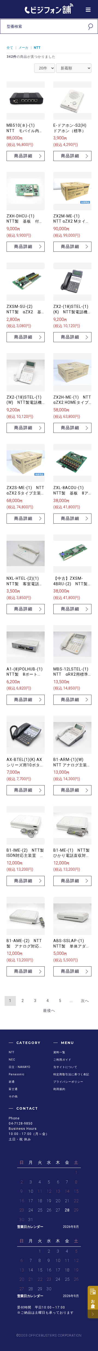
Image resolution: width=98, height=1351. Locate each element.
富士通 (13, 1089)
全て (10, 48)
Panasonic (16, 1074)
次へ (85, 1000)
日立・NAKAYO (19, 1066)
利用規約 (59, 1089)
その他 (13, 1096)
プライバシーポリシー (68, 1081)
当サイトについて (65, 1066)
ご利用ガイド (62, 1059)
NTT (37, 48)
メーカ (23, 48)
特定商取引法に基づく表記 (71, 1074)
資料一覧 (59, 1052)
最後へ (49, 1010)
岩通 (12, 1081)
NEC (12, 1059)
